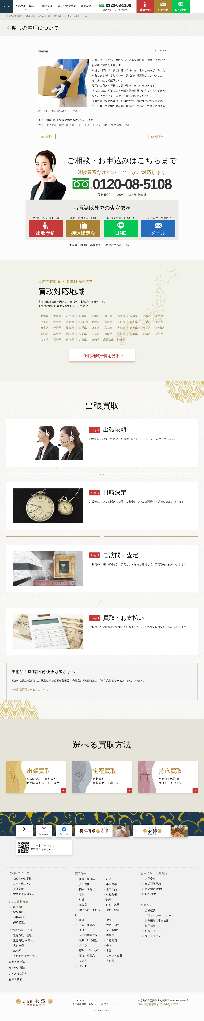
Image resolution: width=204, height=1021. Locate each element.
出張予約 (145, 9)
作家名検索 (15, 979)
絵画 (109, 879)
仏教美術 (111, 894)
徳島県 (108, 333)
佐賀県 (45, 339)
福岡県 (159, 333)
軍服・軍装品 (87, 955)
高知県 (147, 333)
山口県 (96, 333)
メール (158, 233)
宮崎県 (96, 339)
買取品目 (47, 6)
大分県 (83, 339)
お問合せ (163, 9)
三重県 (83, 327)
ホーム (7, 6)
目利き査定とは (22, 883)
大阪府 (121, 327)
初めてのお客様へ (26, 6)
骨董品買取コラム (23, 893)
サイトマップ (153, 936)
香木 (109, 945)
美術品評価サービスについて (31, 689)
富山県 (108, 321)
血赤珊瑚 (111, 940)
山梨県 (147, 321)
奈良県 (147, 327)
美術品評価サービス (25, 955)
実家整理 (18, 945)
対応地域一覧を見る (102, 356)
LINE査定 (181, 9)
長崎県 (57, 339)
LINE (120, 233)
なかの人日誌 (17, 967)
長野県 (159, 321)
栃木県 (147, 316)
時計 (81, 899)
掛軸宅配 (20, 917)
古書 (109, 950)
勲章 (109, 899)
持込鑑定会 (83, 233)
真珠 (81, 930)
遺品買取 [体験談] (23, 940)
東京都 (70, 321)
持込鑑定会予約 (154, 888)
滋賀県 (96, 327)
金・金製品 (113, 930)
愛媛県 (134, 333)
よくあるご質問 (18, 973)
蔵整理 (17, 950)
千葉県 (57, 321)
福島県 (121, 316)
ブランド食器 (114, 955)
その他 (83, 965)
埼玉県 (45, 321)
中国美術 (111, 884)
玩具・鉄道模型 (88, 940)
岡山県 (70, 333)
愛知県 (70, 327)
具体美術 (84, 884)
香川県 (121, 333)
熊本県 (70, 339)
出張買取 (18, 907)
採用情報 (150, 925)
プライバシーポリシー (158, 915)
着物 (81, 894)
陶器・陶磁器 (87, 889)
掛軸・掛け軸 (87, 879)
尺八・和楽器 (87, 925)
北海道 (45, 316)
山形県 (108, 316)
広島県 (83, 333)
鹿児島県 (108, 339)
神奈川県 (83, 321)
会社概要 (150, 910)
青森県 (57, 316)
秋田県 (96, 316)
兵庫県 (134, 327)
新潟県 (96, 321)
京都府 (108, 327)
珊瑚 (81, 920)
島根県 (57, 333)
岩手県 (70, 316)
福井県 (134, 321)
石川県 (121, 321)
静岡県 (57, 327)
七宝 (109, 920)
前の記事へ (47, 136)
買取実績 (86, 6)
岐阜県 (45, 327)
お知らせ (150, 930)
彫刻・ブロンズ (88, 950)
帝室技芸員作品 (88, 935)
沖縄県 (121, 339)
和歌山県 (159, 327)
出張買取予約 (153, 883)
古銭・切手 (113, 925)
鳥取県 (45, 333)
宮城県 (83, 316)
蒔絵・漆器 (113, 904)
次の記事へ (157, 136)
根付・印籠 (113, 909)
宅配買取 (18, 912)
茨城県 (134, 316)
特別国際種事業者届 (157, 920)
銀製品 (83, 904)
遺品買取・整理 (22, 935)
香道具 (110, 960)
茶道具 (83, 960)
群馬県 (159, 316)
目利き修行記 (17, 961)
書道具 (110, 935)
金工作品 (111, 889)
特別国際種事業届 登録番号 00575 (158, 1004)
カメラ (83, 945)
